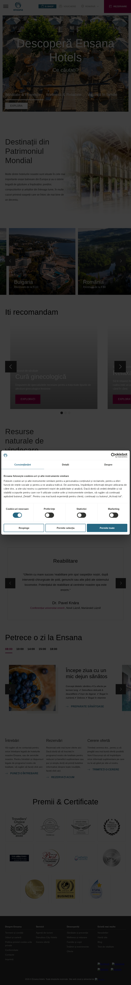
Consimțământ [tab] (22, 464)
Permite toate (107, 528)
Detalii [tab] (65, 464)
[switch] (49, 515)
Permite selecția (65, 528)
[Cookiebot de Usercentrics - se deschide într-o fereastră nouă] (113, 455)
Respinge (24, 528)
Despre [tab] (108, 464)
